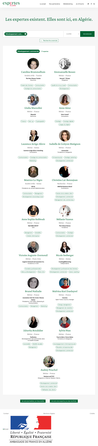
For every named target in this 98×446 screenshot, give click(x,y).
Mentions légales (49, 413)
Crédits (92, 413)
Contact (6, 413)
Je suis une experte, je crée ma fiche (63, 401)
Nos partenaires (54, 4)
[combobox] (33, 34)
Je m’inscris (80, 4)
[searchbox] (45, 34)
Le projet (43, 4)
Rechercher (87, 34)
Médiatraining (68, 4)
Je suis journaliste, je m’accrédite (33, 401)
